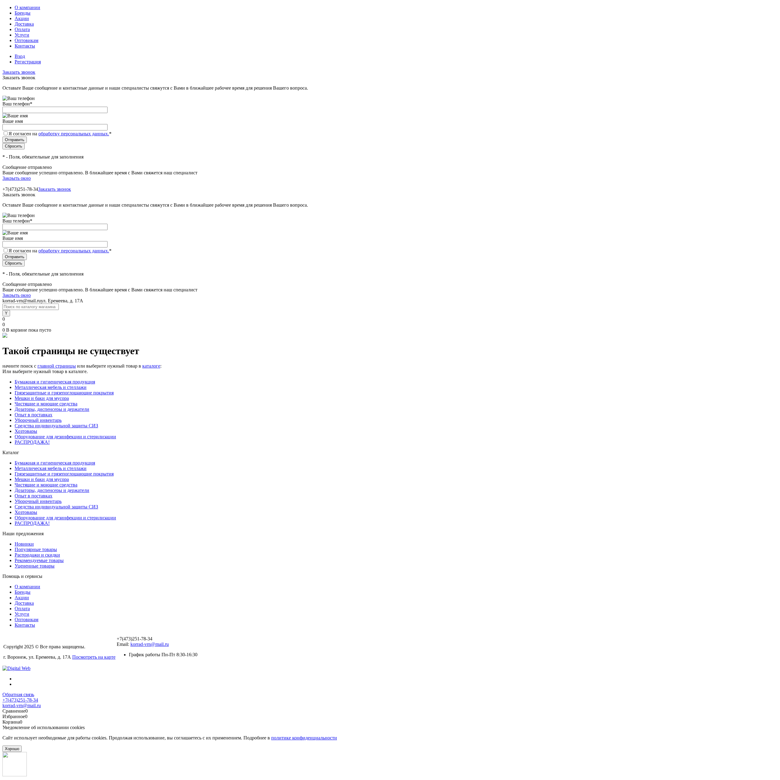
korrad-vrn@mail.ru (149, 644)
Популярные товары (36, 549)
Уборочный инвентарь (38, 420)
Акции (22, 18)
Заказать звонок (18, 72)
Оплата (22, 29)
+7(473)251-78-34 (20, 700)
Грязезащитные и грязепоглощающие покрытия (64, 392)
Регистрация (28, 61)
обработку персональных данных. (73, 133)
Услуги (22, 34)
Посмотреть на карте (93, 657)
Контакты (25, 45)
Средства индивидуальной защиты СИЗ (56, 425)
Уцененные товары (35, 565)
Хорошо (12, 748)
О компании (27, 7)
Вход (20, 56)
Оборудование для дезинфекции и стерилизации (65, 436)
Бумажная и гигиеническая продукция (55, 381)
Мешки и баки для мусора (42, 398)
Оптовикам (26, 40)
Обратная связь (18, 694)
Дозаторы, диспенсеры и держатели (52, 409)
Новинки (24, 544)
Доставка (24, 24)
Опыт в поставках (33, 414)
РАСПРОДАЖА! (32, 442)
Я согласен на (60, 133)
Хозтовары (26, 431)
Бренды (22, 13)
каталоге (151, 366)
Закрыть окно (16, 178)
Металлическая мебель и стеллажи (51, 387)
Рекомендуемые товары (39, 560)
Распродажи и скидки (37, 554)
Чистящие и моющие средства (46, 403)
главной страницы (56, 366)
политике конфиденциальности (304, 737)
